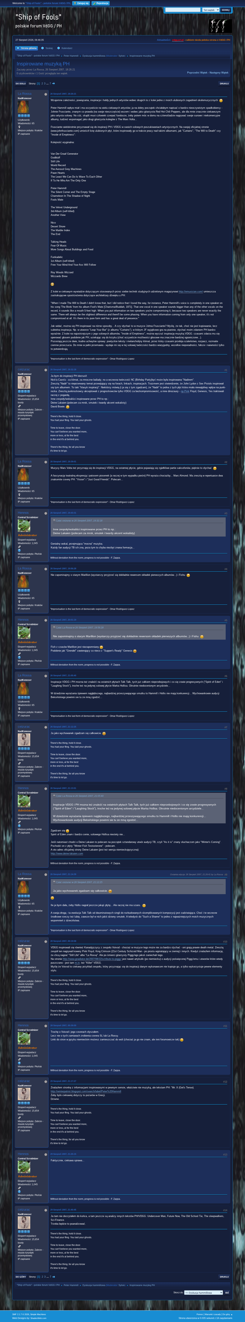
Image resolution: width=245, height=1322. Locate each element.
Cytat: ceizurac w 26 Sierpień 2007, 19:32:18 (79, 520)
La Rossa (24, 93)
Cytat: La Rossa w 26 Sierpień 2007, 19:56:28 (80, 627)
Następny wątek (219, 72)
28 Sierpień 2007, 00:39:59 (63, 1025)
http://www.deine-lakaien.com (67, 853)
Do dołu (21, 83)
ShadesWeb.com (38, 1318)
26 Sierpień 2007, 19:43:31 (63, 513)
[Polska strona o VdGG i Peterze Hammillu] (19, 550)
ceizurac (24, 369)
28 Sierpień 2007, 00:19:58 (63, 941)
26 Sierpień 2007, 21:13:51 (63, 788)
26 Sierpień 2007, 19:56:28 (63, 568)
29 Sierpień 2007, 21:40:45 (63, 1210)
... (47, 83)
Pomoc (200, 1314)
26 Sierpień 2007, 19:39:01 (63, 461)
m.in (77, 962)
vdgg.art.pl (178, 40)
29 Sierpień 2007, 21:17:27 (63, 1081)
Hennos (23, 513)
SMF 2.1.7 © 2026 (20, 1314)
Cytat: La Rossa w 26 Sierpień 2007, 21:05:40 (80, 796)
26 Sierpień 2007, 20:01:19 (63, 620)
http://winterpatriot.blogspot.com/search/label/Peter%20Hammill (86, 1091)
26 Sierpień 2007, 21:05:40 (63, 675)
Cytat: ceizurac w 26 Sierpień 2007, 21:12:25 (79, 882)
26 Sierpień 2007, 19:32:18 (63, 369)
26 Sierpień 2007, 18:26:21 (63, 94)
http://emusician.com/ (191, 291)
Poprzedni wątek (197, 72)
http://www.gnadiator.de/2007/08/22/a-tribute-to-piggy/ (92, 958)
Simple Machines (38, 1314)
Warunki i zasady (213, 1314)
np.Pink (185, 391)
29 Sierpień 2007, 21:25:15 (63, 1154)
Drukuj (224, 83)
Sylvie (121, 56)
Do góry (21, 1277)
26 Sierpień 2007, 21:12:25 (63, 727)
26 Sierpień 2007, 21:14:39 (63, 874)
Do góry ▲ (228, 1314)
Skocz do (178, 1292)
